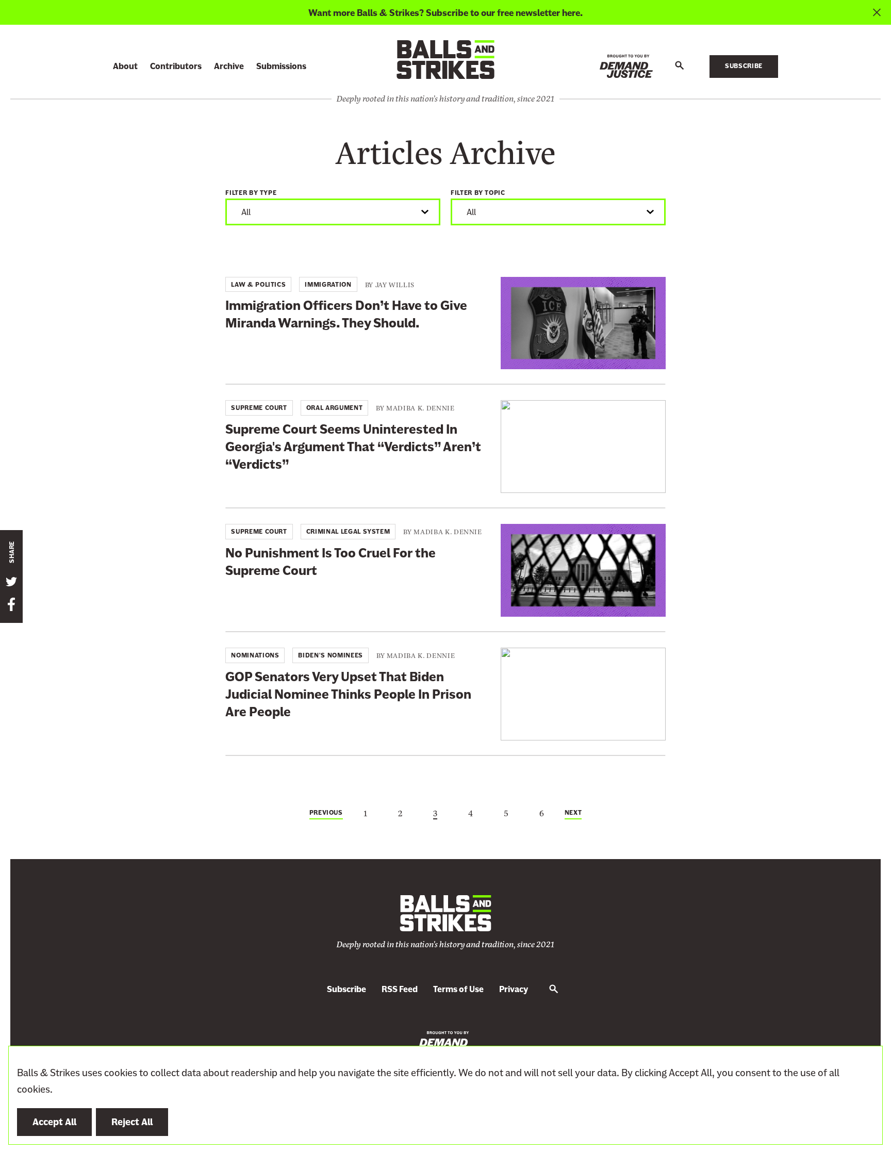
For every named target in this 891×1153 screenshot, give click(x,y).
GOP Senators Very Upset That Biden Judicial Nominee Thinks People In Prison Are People (348, 694)
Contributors (176, 66)
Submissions (281, 66)
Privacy (513, 989)
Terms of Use (458, 989)
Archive (229, 66)
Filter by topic (478, 193)
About (125, 66)
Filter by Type (250, 193)
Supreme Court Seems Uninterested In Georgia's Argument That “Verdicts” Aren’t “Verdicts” (353, 446)
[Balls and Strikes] (445, 59)
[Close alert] (877, 12)
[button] (679, 66)
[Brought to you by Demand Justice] (626, 66)
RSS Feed (400, 989)
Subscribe (744, 66)
